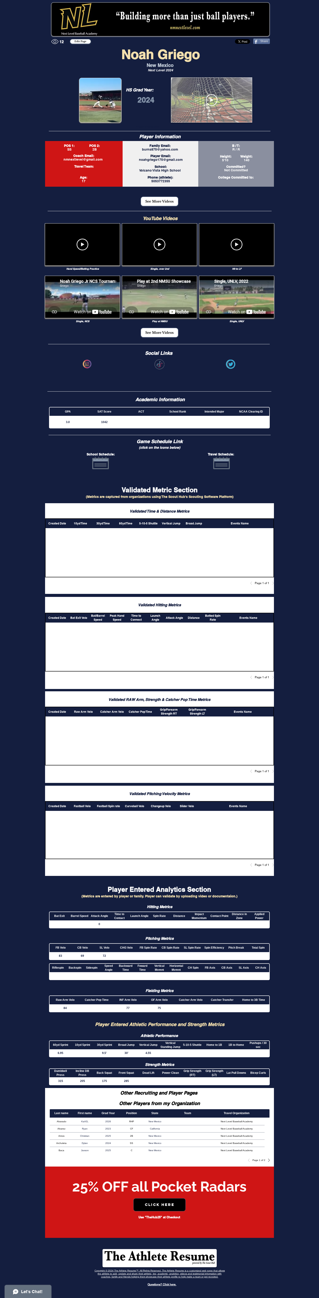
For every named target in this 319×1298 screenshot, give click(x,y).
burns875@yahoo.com (160, 149)
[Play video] (211, 100)
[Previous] (252, 583)
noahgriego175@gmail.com (161, 160)
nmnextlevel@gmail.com (83, 159)
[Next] (271, 583)
